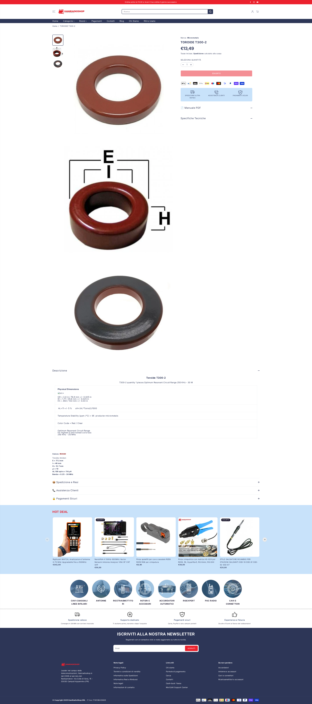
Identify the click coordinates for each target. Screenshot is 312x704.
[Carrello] (257, 11)
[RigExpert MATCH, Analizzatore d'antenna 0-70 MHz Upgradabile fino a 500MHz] (72, 537)
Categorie (68, 21)
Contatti (111, 21)
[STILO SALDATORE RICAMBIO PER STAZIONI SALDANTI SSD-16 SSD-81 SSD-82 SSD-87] (239, 537)
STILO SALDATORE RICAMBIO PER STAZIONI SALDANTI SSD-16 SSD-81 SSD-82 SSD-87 (239, 562)
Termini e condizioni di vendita (127, 671)
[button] (53, 12)
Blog (122, 21)
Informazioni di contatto (124, 687)
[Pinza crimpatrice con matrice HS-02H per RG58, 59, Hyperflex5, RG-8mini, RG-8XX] (198, 537)
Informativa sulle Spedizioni (126, 675)
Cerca (168, 675)
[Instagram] (254, 2)
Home (55, 21)
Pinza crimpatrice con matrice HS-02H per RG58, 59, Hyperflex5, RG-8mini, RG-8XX (196, 560)
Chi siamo (170, 668)
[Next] (265, 539)
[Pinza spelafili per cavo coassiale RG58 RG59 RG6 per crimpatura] (156, 537)
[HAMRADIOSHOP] (71, 11)
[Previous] (47, 539)
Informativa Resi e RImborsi (126, 679)
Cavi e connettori (225, 675)
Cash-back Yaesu (173, 683)
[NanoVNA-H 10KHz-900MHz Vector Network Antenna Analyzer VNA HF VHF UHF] (114, 537)
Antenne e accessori (227, 671)
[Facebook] (250, 2)
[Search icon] (210, 11)
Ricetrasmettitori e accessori (230, 679)
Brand (82, 21)
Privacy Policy (120, 668)
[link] (77, 664)
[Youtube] (257, 2)
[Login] (252, 11)
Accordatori (223, 668)
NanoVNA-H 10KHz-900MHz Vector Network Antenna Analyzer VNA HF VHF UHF (112, 562)
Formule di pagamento (175, 671)
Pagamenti (97, 21)
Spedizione (198, 54)
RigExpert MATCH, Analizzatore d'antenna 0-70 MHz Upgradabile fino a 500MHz (71, 560)
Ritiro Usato (149, 21)
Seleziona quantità (191, 60)
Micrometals (193, 38)
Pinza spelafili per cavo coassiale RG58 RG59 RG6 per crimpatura (153, 560)
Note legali (118, 683)
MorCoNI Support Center (177, 687)
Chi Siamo (134, 21)
